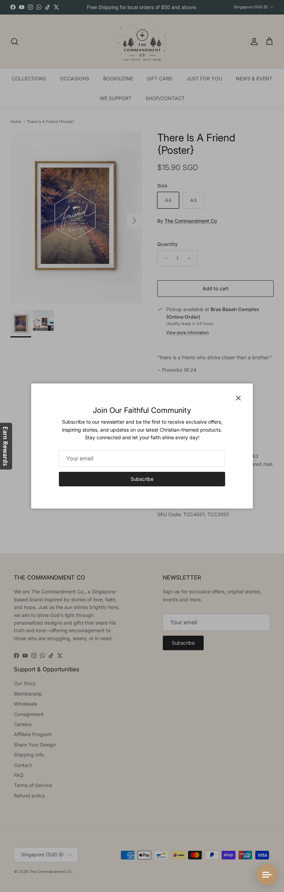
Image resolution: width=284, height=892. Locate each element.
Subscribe (142, 479)
